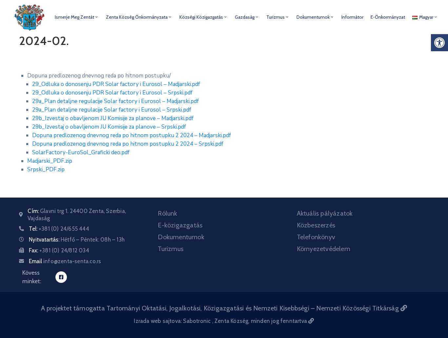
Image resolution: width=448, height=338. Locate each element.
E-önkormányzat (388, 17)
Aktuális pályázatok (325, 213)
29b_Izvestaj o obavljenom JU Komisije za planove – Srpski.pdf (109, 127)
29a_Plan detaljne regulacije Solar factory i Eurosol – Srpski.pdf (111, 110)
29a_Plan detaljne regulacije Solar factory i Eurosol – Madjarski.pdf (115, 101)
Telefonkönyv (316, 237)
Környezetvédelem (323, 249)
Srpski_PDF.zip (46, 169)
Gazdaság (245, 17)
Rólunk (167, 213)
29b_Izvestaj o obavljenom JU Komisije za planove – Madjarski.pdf (112, 118)
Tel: (59, 228)
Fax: (59, 250)
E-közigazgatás (180, 225)
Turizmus (275, 17)
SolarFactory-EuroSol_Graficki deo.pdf (81, 152)
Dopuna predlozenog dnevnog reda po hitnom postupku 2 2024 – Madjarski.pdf (131, 135)
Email (65, 261)
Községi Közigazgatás (201, 17)
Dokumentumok (313, 17)
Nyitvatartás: (77, 239)
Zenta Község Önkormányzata (137, 17)
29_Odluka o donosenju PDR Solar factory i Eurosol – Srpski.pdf (112, 92)
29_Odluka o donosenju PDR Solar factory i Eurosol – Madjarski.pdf (116, 84)
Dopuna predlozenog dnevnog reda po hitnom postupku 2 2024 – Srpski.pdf (127, 144)
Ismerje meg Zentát (74, 17)
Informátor (352, 17)
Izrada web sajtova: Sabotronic (173, 321)
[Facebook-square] (61, 277)
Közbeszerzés (316, 225)
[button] (439, 42)
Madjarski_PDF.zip (49, 161)
